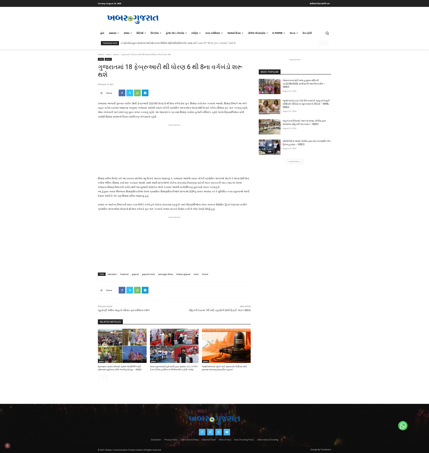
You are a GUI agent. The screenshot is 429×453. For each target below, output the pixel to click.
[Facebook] (122, 93)
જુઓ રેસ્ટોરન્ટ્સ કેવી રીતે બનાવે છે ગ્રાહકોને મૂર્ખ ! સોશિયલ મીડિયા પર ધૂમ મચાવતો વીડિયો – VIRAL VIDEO (306, 104)
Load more (294, 161)
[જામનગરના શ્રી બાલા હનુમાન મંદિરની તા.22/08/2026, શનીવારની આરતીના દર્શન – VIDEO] (270, 86)
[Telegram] (145, 93)
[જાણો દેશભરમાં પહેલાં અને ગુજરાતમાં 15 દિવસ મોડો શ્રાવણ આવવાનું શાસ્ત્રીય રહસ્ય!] (226, 346)
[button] (327, 33)
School (205, 274)
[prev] (321, 43)
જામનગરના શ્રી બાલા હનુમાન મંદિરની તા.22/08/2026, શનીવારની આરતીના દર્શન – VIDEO (304, 83)
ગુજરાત (116, 54)
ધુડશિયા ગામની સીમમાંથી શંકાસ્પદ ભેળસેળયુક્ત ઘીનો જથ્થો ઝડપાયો (157, 43)
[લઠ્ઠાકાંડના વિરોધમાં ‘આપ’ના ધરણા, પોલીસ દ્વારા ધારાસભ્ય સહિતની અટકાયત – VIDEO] (270, 127)
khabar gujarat (183, 274)
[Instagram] (210, 432)
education (112, 274)
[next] (326, 43)
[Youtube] (227, 432)
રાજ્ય (108, 54)
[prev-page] (100, 378)
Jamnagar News (165, 274)
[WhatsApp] (137, 93)
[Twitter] (129, 93)
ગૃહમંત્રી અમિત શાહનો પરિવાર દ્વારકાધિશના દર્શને (123, 310)
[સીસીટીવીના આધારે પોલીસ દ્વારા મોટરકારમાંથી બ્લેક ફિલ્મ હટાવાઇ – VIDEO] (270, 147)
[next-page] (105, 378)
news (196, 274)
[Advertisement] (250, 19)
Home (101, 54)
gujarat (135, 274)
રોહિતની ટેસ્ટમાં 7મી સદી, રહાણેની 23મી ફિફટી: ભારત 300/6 (220, 310)
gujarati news (148, 274)
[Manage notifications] (7, 445)
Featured (124, 274)
